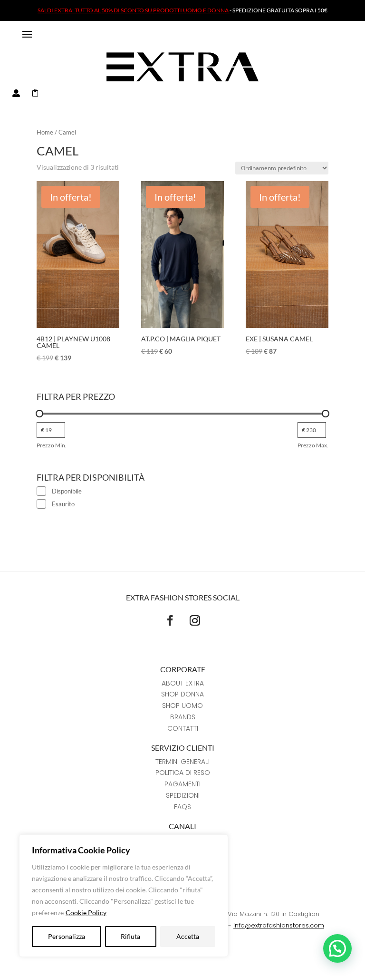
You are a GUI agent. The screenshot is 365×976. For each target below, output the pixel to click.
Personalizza (66, 936)
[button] (337, 948)
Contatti (182, 728)
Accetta (187, 936)
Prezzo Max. (313, 445)
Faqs (182, 807)
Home (45, 132)
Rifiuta (130, 936)
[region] (123, 895)
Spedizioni (183, 795)
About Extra (183, 683)
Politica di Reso (182, 772)
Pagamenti (182, 784)
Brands (182, 717)
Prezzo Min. (52, 445)
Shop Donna (182, 694)
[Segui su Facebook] (170, 620)
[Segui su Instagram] (194, 620)
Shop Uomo (182, 705)
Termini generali (182, 761)
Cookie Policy (86, 912)
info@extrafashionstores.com (278, 925)
